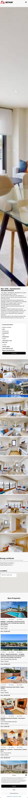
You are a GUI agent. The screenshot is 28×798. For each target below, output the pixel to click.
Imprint (20, 796)
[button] (26, 775)
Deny (14, 789)
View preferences (14, 793)
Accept (14, 786)
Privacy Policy (15, 796)
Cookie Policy (9, 796)
